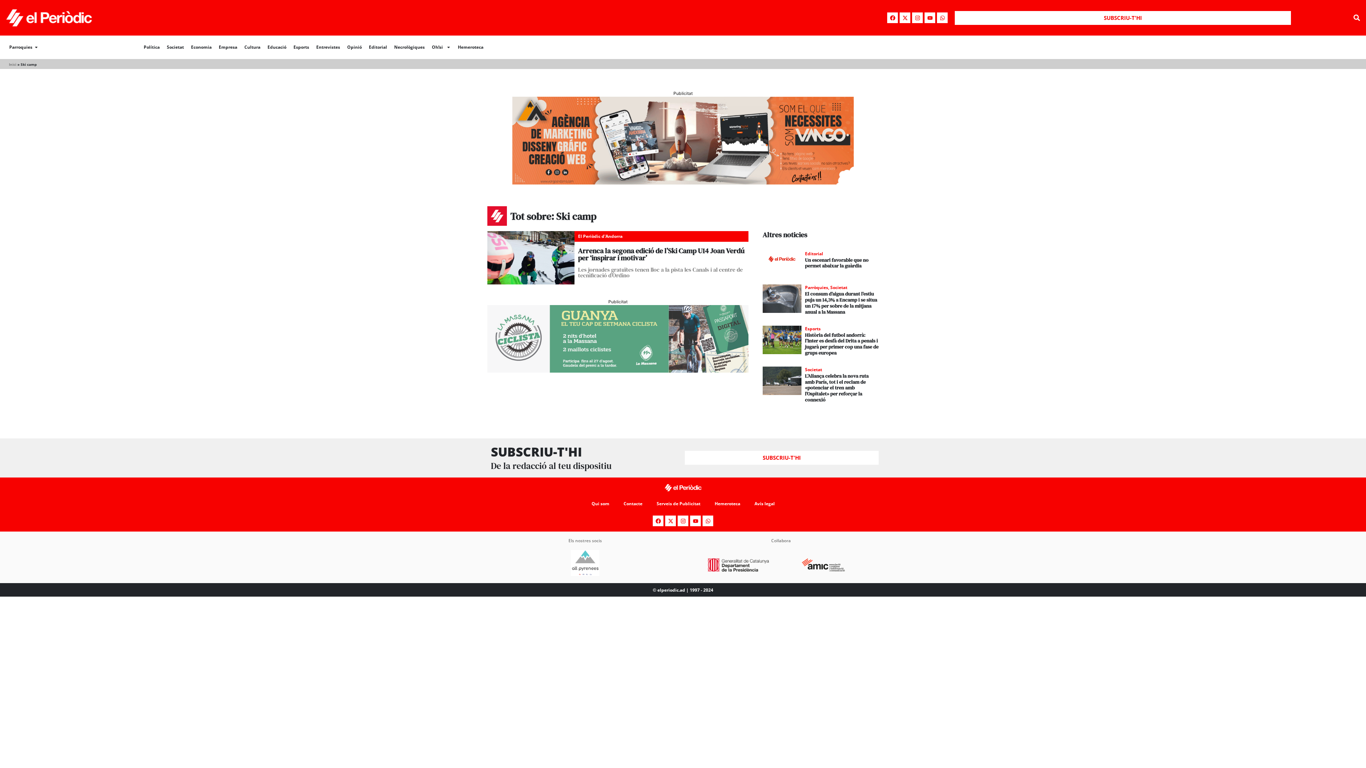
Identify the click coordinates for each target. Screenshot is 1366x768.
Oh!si (437, 47)
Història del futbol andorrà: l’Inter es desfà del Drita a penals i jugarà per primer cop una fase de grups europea (842, 343)
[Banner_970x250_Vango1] (683, 182)
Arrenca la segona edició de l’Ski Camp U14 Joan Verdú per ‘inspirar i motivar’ (661, 254)
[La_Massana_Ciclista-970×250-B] (617, 370)
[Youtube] (930, 17)
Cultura (252, 47)
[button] (1356, 18)
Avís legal (765, 504)
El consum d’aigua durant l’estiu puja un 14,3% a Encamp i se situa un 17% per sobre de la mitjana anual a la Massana (841, 302)
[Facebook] (892, 17)
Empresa (228, 47)
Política (152, 47)
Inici (12, 64)
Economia (201, 47)
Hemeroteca (470, 47)
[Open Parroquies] (36, 47)
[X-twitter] (905, 17)
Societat (175, 47)
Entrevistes (328, 47)
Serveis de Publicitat (678, 504)
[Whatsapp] (942, 17)
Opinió (354, 47)
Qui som (600, 504)
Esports (301, 47)
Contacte (633, 504)
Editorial (378, 47)
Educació (277, 47)
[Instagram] (917, 17)
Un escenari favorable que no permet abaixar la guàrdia (837, 263)
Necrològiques (409, 47)
